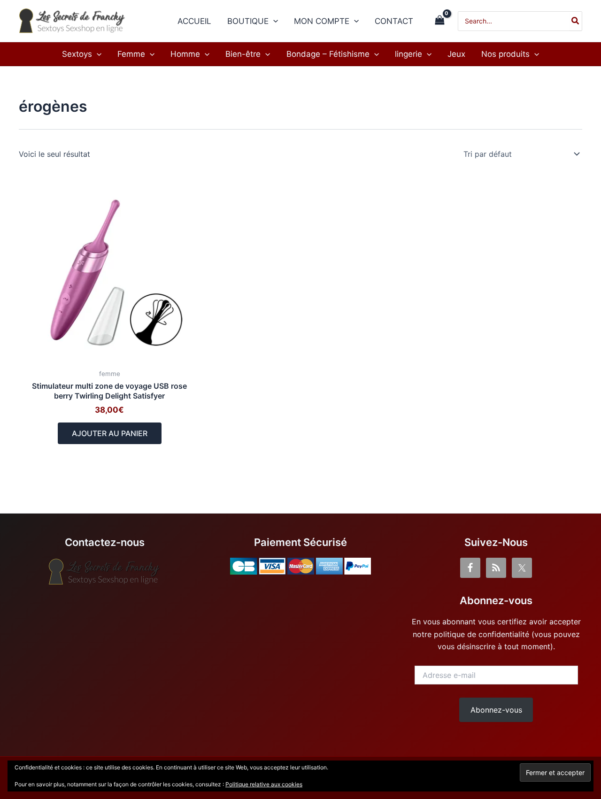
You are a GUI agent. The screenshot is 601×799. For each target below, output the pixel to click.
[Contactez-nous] (105, 572)
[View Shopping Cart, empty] (439, 21)
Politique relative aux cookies (263, 784)
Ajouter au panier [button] (109, 433)
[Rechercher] (576, 21)
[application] (273, 21)
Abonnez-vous (496, 709)
